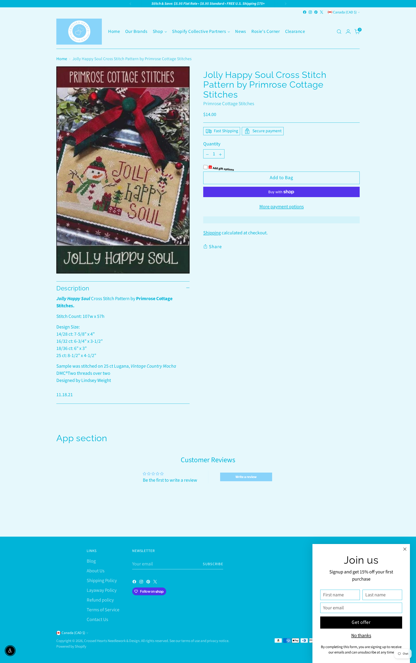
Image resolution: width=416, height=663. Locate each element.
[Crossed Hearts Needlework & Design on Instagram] (310, 12)
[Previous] (130, 3)
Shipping (212, 232)
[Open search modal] (339, 31)
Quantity (211, 143)
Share (215, 246)
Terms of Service (103, 609)
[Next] (285, 3)
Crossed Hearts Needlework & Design (112, 641)
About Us (95, 570)
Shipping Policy (102, 580)
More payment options (281, 206)
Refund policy (100, 600)
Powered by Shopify (71, 646)
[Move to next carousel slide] (356, 521)
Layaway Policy (102, 590)
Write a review (246, 477)
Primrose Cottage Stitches (228, 103)
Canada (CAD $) (345, 12)
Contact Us (97, 619)
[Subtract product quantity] (207, 154)
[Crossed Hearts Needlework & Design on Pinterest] (316, 12)
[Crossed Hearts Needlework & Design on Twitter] (321, 12)
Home (61, 59)
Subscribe (213, 564)
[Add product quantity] (220, 154)
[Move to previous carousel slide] (346, 522)
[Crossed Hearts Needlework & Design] (79, 32)
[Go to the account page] (348, 31)
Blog (91, 561)
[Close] (404, 549)
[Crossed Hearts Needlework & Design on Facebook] (305, 12)
